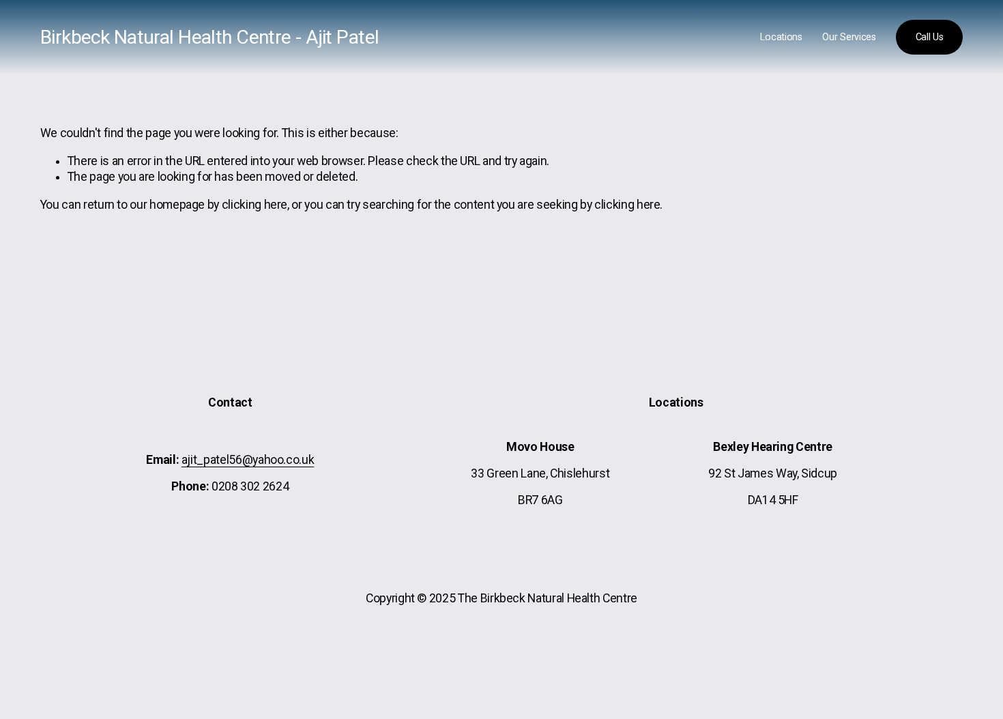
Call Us (930, 36)
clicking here (254, 204)
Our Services (849, 36)
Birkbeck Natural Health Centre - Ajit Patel (209, 37)
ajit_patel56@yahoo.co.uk (247, 460)
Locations (781, 36)
